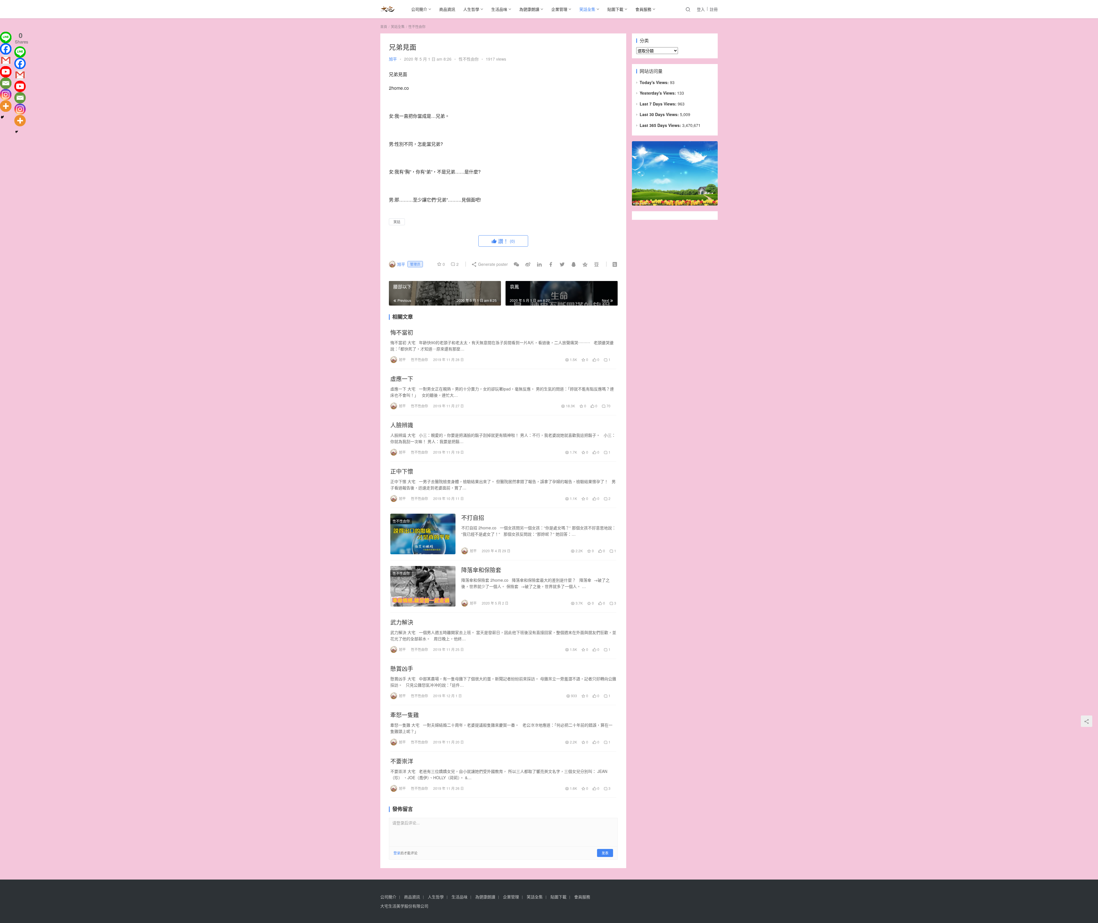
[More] (5, 106)
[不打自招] (422, 534)
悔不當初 (401, 332)
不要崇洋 (401, 761)
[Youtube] (5, 71)
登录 (396, 852)
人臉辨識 (401, 425)
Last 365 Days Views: (661, 125)
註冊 (714, 9)
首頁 (383, 26)
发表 (605, 852)
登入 (701, 9)
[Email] (5, 83)
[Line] (5, 37)
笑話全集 (587, 9)
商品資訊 (447, 9)
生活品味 (499, 9)
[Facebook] (5, 49)
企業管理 (559, 9)
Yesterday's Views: (658, 93)
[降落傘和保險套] (422, 586)
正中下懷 (401, 471)
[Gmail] (5, 60)
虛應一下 (401, 379)
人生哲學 (471, 9)
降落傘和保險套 (481, 570)
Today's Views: (655, 82)
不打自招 (472, 518)
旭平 (393, 59)
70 (608, 405)
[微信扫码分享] (516, 264)
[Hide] (2, 117)
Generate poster (492, 264)
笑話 (396, 221)
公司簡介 (419, 9)
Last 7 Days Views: (659, 104)
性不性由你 (469, 59)
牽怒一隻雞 (404, 715)
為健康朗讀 (529, 9)
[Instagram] (5, 94)
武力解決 (401, 622)
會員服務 (643, 9)
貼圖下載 (615, 9)
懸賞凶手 (401, 669)
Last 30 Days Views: (660, 114)
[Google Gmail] (20, 75)
